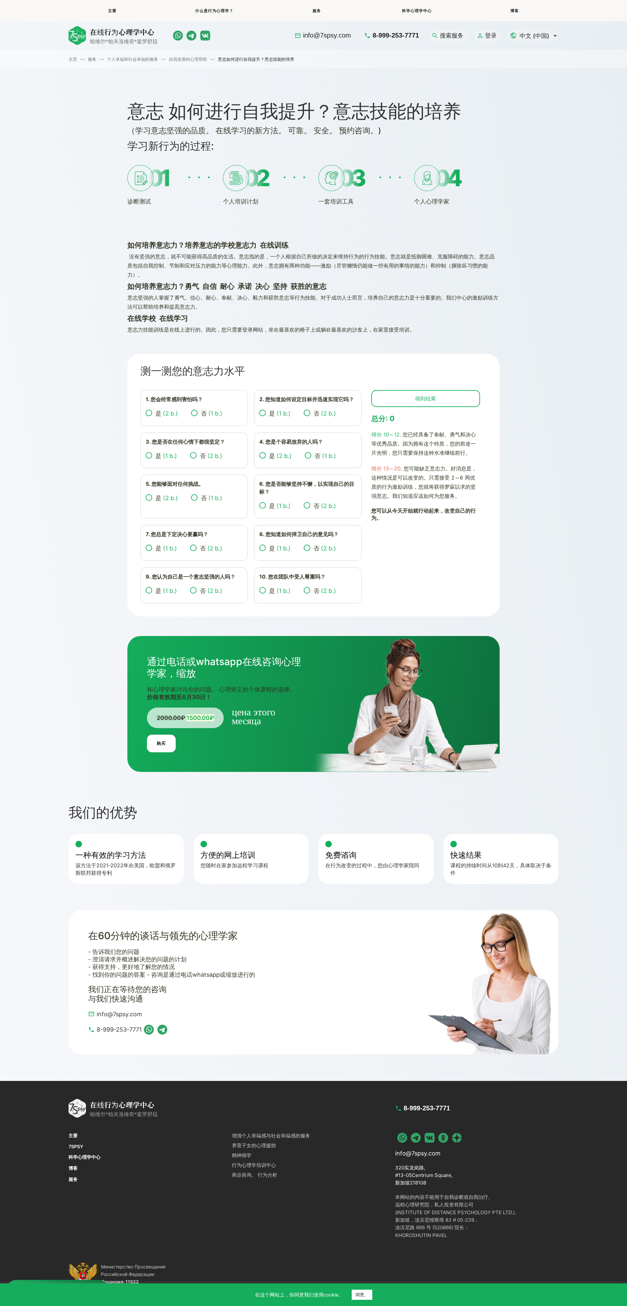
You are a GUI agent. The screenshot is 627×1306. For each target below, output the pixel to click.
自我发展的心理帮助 (188, 59)
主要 (112, 10)
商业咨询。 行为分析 (254, 1175)
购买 (161, 743)
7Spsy (76, 1146)
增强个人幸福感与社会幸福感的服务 (271, 1136)
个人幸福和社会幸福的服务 (132, 59)
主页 (73, 59)
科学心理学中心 (417, 10)
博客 (514, 10)
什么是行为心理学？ (214, 10)
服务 (317, 10)
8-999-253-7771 (396, 35)
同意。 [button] (362, 1294)
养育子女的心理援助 (254, 1145)
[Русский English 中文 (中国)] (532, 35)
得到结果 (425, 398)
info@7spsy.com (327, 35)
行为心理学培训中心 (254, 1165)
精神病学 (241, 1155)
